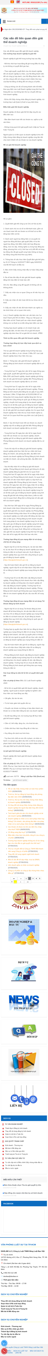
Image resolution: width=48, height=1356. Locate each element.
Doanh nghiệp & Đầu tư (19, 46)
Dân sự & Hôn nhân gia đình (14, 1151)
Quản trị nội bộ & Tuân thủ (14, 1134)
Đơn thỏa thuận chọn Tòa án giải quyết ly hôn (22, 1185)
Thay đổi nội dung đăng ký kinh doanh (18, 1131)
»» (28, 882)
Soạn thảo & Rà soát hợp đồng (15, 1137)
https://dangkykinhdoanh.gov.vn (15, 560)
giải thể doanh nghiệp (20, 780)
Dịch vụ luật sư (20, 1351)
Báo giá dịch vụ (37, 1351)
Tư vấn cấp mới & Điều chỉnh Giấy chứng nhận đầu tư (23, 1162)
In (44, 46)
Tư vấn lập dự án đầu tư (13, 1165)
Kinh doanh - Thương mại (14, 1145)
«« (14, 878)
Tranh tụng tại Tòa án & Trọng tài (16, 1154)
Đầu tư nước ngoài (11, 1168)
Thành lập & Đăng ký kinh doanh (16, 1128)
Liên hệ (18, 1353)
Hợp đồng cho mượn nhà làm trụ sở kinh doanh (23, 1193)
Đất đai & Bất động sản (13, 1148)
